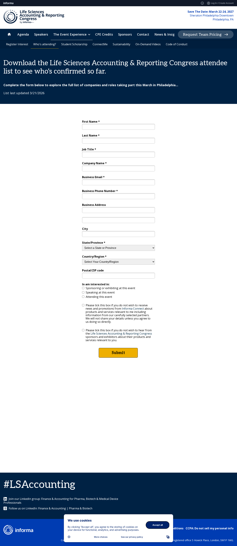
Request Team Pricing (202, 34)
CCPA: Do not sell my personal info (210, 528)
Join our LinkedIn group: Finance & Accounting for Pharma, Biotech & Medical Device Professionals (60, 501)
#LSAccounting (39, 485)
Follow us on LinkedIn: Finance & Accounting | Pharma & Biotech (50, 508)
